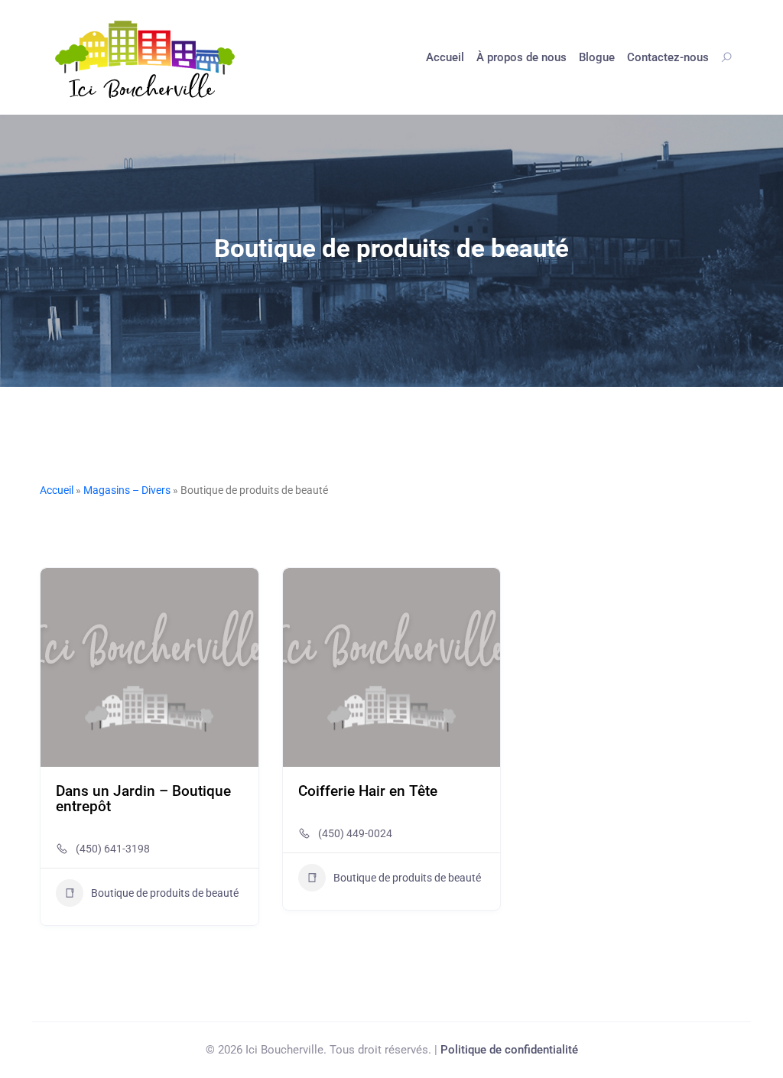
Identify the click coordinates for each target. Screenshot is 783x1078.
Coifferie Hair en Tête (367, 791)
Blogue (597, 57)
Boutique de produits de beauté (165, 893)
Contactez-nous (668, 57)
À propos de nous (521, 57)
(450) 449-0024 (355, 833)
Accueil (445, 57)
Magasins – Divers (127, 490)
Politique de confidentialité (509, 1050)
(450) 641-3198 (113, 849)
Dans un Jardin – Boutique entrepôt (143, 798)
